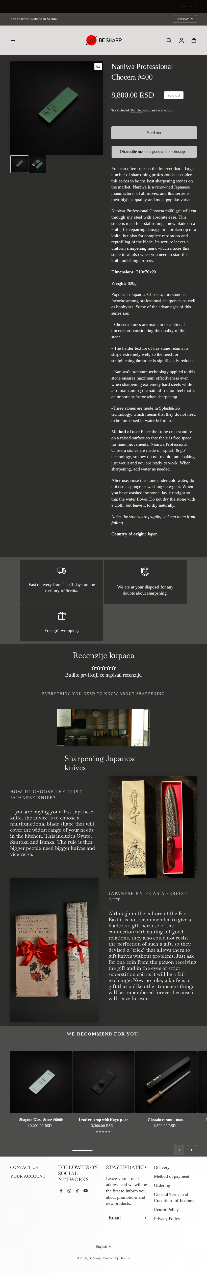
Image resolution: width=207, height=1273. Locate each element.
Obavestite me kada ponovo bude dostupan (154, 151)
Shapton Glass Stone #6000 (41, 1119)
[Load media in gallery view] (19, 164)
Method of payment (171, 1176)
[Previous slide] (179, 1150)
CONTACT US (24, 1167)
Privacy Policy (167, 1218)
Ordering (162, 1185)
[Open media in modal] (98, 66)
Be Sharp (95, 1258)
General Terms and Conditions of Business (174, 1197)
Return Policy (166, 1209)
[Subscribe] (145, 1218)
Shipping (136, 110)
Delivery (162, 1167)
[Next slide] (192, 1150)
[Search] (169, 40)
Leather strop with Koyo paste (103, 1119)
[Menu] (13, 40)
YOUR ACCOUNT (27, 1176)
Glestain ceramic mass (166, 1119)
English (187, 6)
